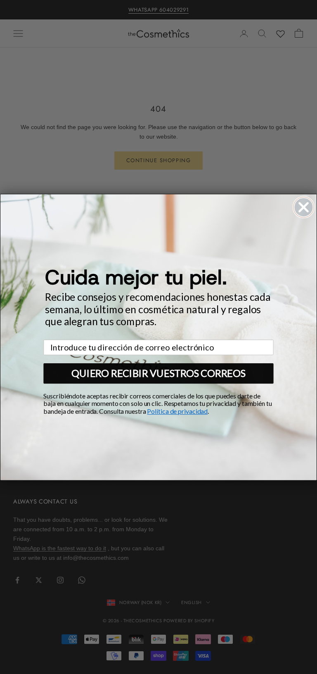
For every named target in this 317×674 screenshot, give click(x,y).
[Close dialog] (303, 207)
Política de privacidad (177, 411)
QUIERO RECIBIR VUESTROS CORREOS (158, 373)
